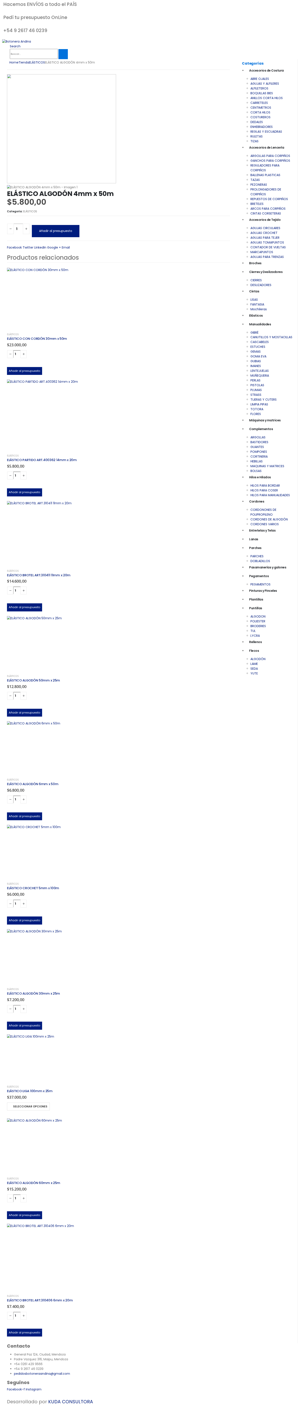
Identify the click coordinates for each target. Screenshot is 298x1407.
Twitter (28, 247)
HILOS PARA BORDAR (265, 485)
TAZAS (255, 180)
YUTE (254, 673)
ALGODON (257, 616)
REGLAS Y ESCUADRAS (266, 131)
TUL (253, 631)
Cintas (254, 291)
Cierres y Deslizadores (266, 272)
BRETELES (257, 204)
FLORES (255, 414)
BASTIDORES (259, 442)
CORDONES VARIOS (264, 524)
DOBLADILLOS (260, 561)
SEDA (254, 668)
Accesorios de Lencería (266, 147)
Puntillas (255, 608)
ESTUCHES (257, 347)
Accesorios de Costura (266, 70)
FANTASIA (257, 304)
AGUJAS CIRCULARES (265, 228)
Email (66, 247)
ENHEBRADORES (261, 127)
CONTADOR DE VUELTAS (268, 247)
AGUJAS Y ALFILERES (264, 83)
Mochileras (258, 309)
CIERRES (256, 280)
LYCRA (255, 635)
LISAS (254, 299)
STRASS (255, 395)
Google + (54, 247)
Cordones (256, 501)
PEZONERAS (258, 184)
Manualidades (260, 324)
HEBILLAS (256, 461)
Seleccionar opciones (30, 1106)
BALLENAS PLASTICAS (265, 175)
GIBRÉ (254, 332)
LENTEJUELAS (259, 371)
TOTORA (256, 409)
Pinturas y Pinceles (263, 591)
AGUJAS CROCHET (263, 233)
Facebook (14, 247)
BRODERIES (258, 626)
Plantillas (256, 599)
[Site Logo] (16, 41)
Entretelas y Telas (262, 530)
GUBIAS (255, 361)
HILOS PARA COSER (264, 490)
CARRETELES (259, 103)
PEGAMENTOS (260, 584)
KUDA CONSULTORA (70, 1401)
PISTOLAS (257, 385)
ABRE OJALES (259, 79)
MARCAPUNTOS (261, 252)
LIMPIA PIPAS (259, 404)
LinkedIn (40, 247)
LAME (254, 664)
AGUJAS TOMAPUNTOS (267, 242)
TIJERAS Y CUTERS (263, 399)
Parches (255, 548)
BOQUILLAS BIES (261, 93)
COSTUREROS (260, 117)
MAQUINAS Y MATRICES (267, 466)
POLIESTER (257, 621)
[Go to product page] (118, 298)
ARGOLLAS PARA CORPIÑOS (270, 156)
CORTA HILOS (260, 112)
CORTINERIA (259, 456)
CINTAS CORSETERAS (265, 213)
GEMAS (255, 351)
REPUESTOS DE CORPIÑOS (269, 199)
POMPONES (258, 452)
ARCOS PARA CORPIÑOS (268, 208)
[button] (15, 46)
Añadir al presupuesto (55, 231)
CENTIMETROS (260, 107)
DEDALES (256, 122)
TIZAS (254, 141)
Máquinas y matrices (265, 420)
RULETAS (256, 136)
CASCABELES (259, 342)
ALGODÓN (257, 659)
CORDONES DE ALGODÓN (269, 519)
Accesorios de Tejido (265, 220)
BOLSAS (256, 471)
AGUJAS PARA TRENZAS (267, 257)
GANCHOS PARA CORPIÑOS (270, 160)
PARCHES (257, 556)
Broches (255, 263)
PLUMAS (256, 390)
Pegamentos (259, 576)
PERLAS (255, 380)
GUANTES (257, 447)
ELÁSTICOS (30, 211)
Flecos (254, 651)
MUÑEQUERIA (259, 375)
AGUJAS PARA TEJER (264, 237)
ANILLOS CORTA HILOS (266, 98)
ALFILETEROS (259, 88)
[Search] (63, 54)
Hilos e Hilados (260, 477)
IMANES (255, 366)
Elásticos (256, 315)
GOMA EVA (258, 356)
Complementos (261, 429)
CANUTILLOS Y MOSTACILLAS (271, 337)
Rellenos (255, 642)
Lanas (253, 539)
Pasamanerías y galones (267, 567)
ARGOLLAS (257, 437)
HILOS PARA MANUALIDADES (270, 495)
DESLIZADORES (260, 285)
